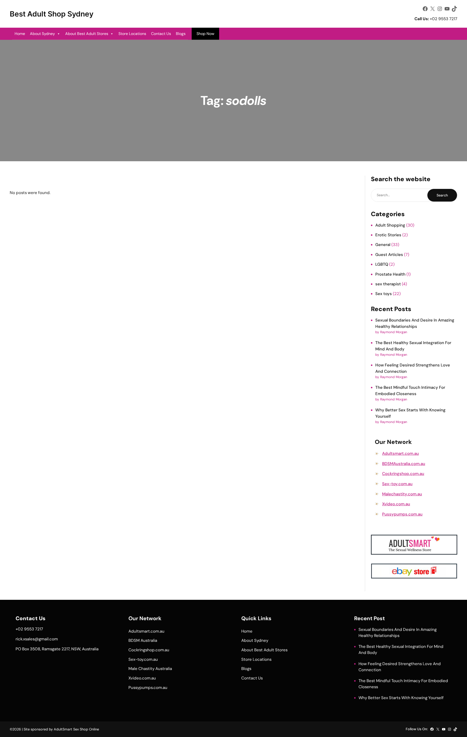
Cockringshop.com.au (403, 473)
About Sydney (42, 33)
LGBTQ (381, 264)
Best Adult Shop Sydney (51, 13)
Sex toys (383, 293)
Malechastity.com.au (402, 494)
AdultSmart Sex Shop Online (76, 729)
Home (20, 33)
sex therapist (388, 284)
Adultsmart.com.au (400, 453)
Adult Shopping (390, 225)
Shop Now (205, 33)
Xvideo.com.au (396, 504)
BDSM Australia (142, 640)
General (382, 244)
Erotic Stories (388, 234)
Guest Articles (389, 254)
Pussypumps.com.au (402, 514)
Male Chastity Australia (150, 668)
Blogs (181, 33)
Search (442, 195)
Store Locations (132, 33)
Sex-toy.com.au (397, 483)
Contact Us (161, 33)
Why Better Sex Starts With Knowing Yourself (401, 697)
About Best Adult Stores (86, 33)
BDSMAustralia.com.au (403, 463)
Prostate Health (390, 274)
